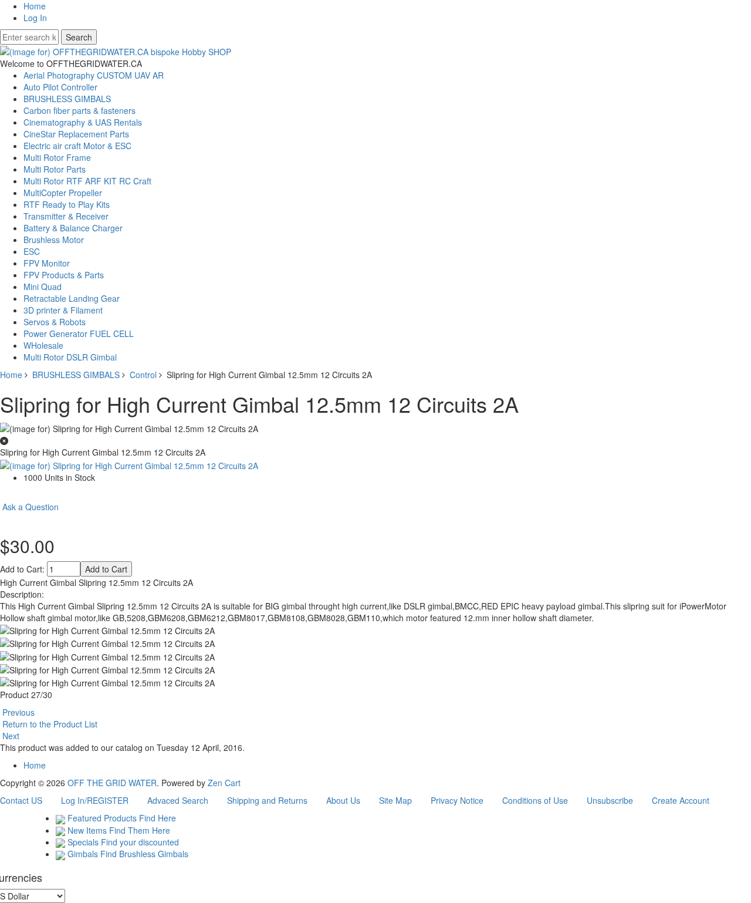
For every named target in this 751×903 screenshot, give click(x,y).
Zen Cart (224, 783)
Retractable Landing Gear (71, 298)
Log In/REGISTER (94, 800)
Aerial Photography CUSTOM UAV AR (93, 75)
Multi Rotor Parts (54, 169)
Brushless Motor (53, 239)
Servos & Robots (54, 322)
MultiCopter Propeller (62, 192)
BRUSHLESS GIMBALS (76, 374)
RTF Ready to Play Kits (66, 204)
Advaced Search (177, 800)
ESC (31, 251)
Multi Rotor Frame (57, 157)
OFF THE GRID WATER (112, 783)
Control (143, 374)
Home (34, 6)
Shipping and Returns (267, 800)
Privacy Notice (457, 800)
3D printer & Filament (63, 310)
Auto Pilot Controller (60, 87)
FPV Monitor (46, 263)
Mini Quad (42, 286)
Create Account (680, 800)
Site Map (395, 800)
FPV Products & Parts (63, 275)
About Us (343, 800)
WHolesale (43, 345)
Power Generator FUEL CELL (78, 333)
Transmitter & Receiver (66, 216)
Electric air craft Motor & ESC (77, 145)
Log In (35, 17)
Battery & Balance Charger (73, 228)
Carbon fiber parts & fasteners (79, 110)
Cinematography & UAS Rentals (82, 122)
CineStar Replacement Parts (76, 134)
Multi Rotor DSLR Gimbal (70, 357)
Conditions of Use (535, 800)
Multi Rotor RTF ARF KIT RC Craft (87, 181)
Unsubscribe (610, 800)
